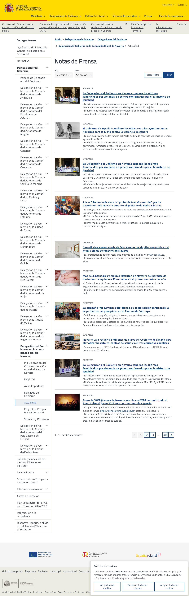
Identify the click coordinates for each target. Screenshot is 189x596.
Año (56, 70)
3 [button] (153, 435)
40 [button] (165, 435)
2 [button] (147, 435)
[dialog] (139, 578)
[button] (171, 435)
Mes (77, 70)
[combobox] (64, 75)
